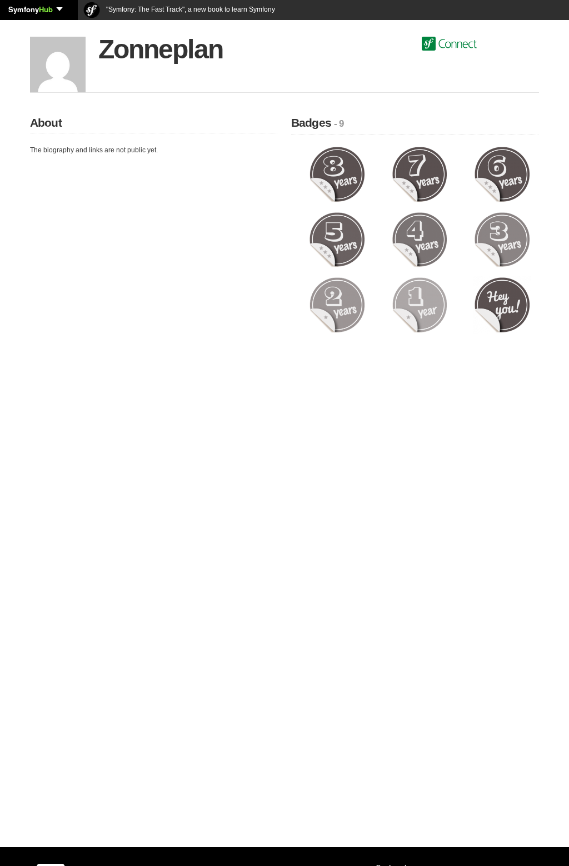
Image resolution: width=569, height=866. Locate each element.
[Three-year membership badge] (502, 239)
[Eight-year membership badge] (337, 174)
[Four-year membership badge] (419, 239)
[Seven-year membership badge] (419, 174)
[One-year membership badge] (419, 304)
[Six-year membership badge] (502, 174)
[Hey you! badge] (502, 304)
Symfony (30, 9)
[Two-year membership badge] (337, 304)
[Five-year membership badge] (337, 239)
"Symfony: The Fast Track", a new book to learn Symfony (189, 9)
